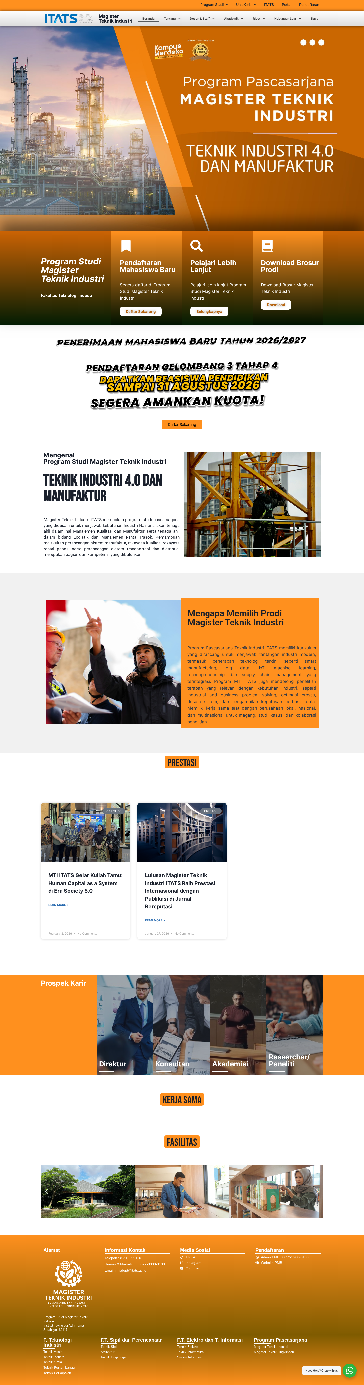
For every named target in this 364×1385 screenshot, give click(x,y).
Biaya (314, 18)
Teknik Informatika (190, 1352)
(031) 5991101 (131, 1258)
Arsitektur (107, 1352)
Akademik (231, 18)
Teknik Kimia (52, 1362)
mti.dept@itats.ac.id (130, 1270)
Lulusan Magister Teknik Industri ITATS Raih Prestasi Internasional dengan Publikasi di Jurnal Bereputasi (180, 891)
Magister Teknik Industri (115, 18)
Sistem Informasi (189, 1357)
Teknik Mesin (52, 1352)
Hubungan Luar (285, 18)
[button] (172, 18)
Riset (256, 18)
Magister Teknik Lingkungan (274, 1352)
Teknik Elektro (187, 1347)
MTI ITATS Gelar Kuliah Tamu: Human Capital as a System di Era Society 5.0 (85, 883)
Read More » (58, 905)
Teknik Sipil (109, 1347)
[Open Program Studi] (226, 4)
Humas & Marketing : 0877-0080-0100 (135, 1264)
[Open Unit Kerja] (254, 4)
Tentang (170, 18)
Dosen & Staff (200, 18)
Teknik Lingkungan (114, 1357)
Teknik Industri (53, 1357)
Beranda (148, 18)
